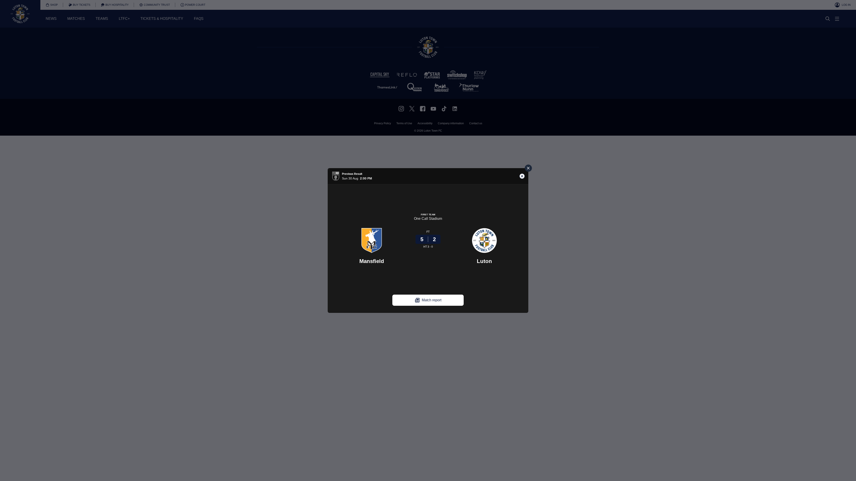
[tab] (522, 176)
